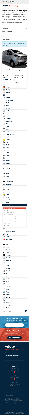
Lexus (7, 192)
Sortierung (5, 37)
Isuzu (7, 165)
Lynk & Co (9, 200)
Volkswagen (9, 299)
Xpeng (8, 305)
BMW (7, 110)
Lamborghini (9, 181)
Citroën (8, 124)
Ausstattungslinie (7, 31)
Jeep (7, 173)
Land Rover (9, 184)
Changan (8, 118)
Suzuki (8, 286)
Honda (8, 158)
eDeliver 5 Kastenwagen (10, 216)
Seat (7, 273)
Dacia (7, 129)
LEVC (7, 189)
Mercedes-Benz (10, 231)
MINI (7, 236)
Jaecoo (8, 171)
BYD (7, 113)
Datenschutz (16, 393)
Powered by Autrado (20, 413)
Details (20, 80)
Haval (7, 155)
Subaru (8, 284)
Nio (7, 244)
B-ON (7, 105)
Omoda (8, 250)
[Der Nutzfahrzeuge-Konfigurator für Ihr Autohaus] (10, 6)
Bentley (8, 108)
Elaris (7, 137)
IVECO (8, 168)
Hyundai (8, 160)
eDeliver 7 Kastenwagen (10, 218)
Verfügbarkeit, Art (7, 26)
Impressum (10, 392)
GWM (7, 152)
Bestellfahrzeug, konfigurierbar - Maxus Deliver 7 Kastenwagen (14, 67)
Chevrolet (9, 121)
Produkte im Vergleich (14, 325)
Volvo (7, 302)
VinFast (8, 297)
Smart (8, 281)
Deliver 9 (6, 210)
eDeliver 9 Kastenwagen (10, 221)
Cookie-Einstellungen (9, 395)
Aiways (8, 89)
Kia (7, 179)
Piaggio (8, 257)
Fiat (7, 142)
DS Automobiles (10, 134)
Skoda (8, 278)
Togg (7, 292)
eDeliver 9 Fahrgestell (9, 219)
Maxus (8, 205)
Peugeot (8, 255)
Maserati (8, 202)
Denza (8, 131)
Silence (8, 276)
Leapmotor (9, 186)
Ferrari (8, 139)
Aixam (8, 92)
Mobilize (8, 242)
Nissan (8, 247)
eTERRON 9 (7, 223)
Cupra (8, 126)
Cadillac (8, 116)
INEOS (8, 163)
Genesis (8, 150)
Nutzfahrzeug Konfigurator (8, 2)
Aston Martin (9, 100)
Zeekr (7, 307)
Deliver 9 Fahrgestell (9, 212)
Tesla (7, 289)
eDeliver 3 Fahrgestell (9, 214)
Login (6, 392)
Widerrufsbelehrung (9, 393)
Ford (7, 145)
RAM (7, 265)
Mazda (8, 229)
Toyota (8, 294)
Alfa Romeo (9, 95)
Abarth (8, 87)
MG (7, 234)
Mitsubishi (9, 239)
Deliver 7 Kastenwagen (9, 208)
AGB (14, 392)
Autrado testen (14, 337)
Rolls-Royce (9, 271)
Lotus (7, 194)
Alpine (8, 97)
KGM (7, 176)
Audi (7, 103)
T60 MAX (6, 225)
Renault (8, 268)
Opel (7, 252)
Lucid (7, 197)
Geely (7, 147)
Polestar (8, 260)
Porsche (8, 263)
